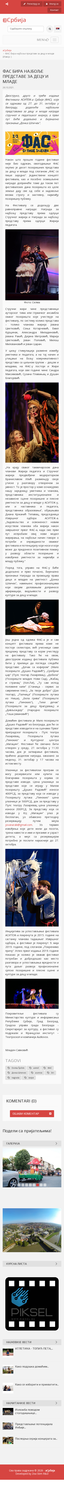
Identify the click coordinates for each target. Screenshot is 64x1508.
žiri (52, 1072)
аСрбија (7, 50)
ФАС (50, 1068)
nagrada (15, 1077)
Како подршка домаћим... (32, 1366)
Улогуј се (53, 3)
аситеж (38, 1072)
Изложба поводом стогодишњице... (27, 1411)
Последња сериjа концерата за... (36, 1438)
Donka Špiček (18, 1068)
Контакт (54, 10)
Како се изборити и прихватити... (37, 1384)
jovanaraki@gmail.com (18, 824)
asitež (36, 1068)
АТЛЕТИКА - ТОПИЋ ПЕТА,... (34, 1348)
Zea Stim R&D (40, 1473)
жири (31, 1077)
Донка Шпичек (19, 1072)
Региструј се (33, 3)
